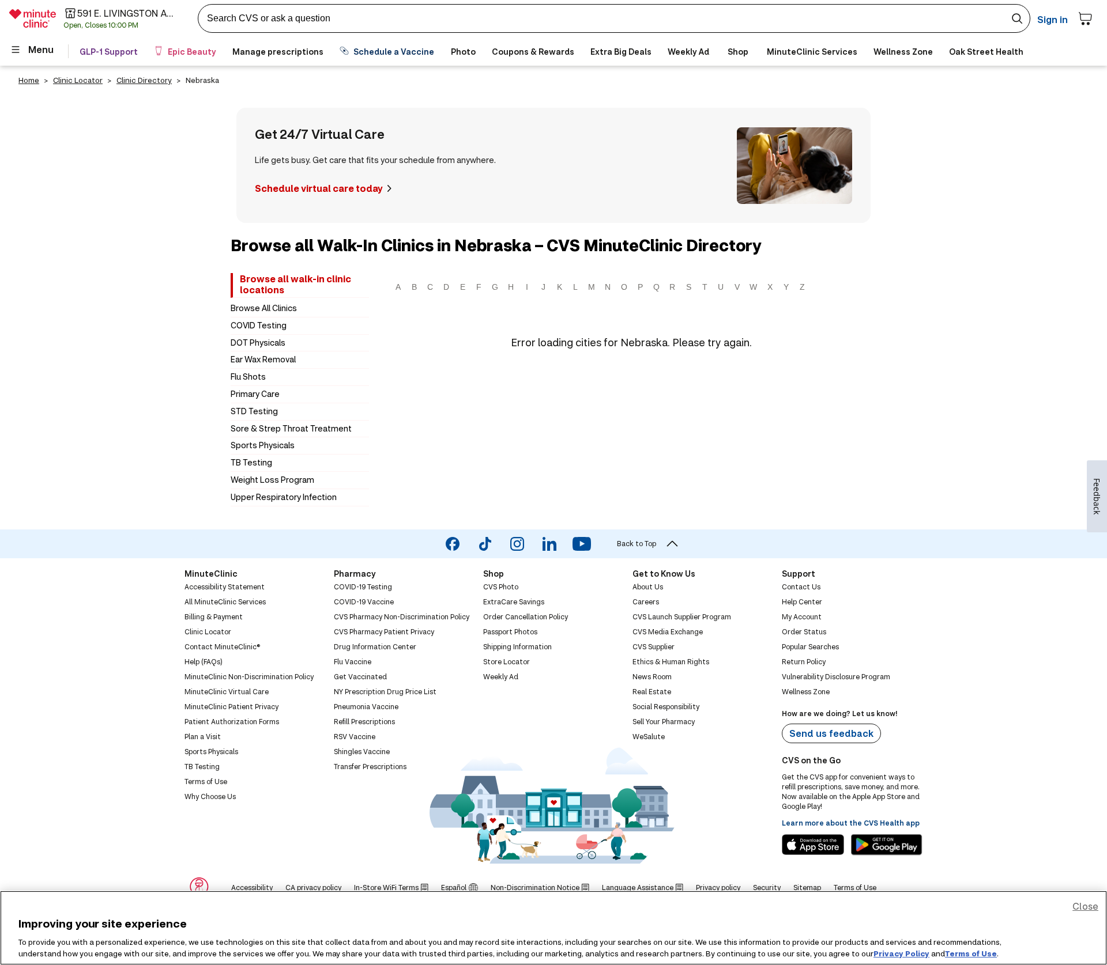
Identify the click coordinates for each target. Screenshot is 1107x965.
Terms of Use (971, 953)
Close (1085, 906)
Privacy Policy (901, 953)
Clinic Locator (78, 80)
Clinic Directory (144, 80)
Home (28, 80)
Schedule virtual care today (319, 188)
